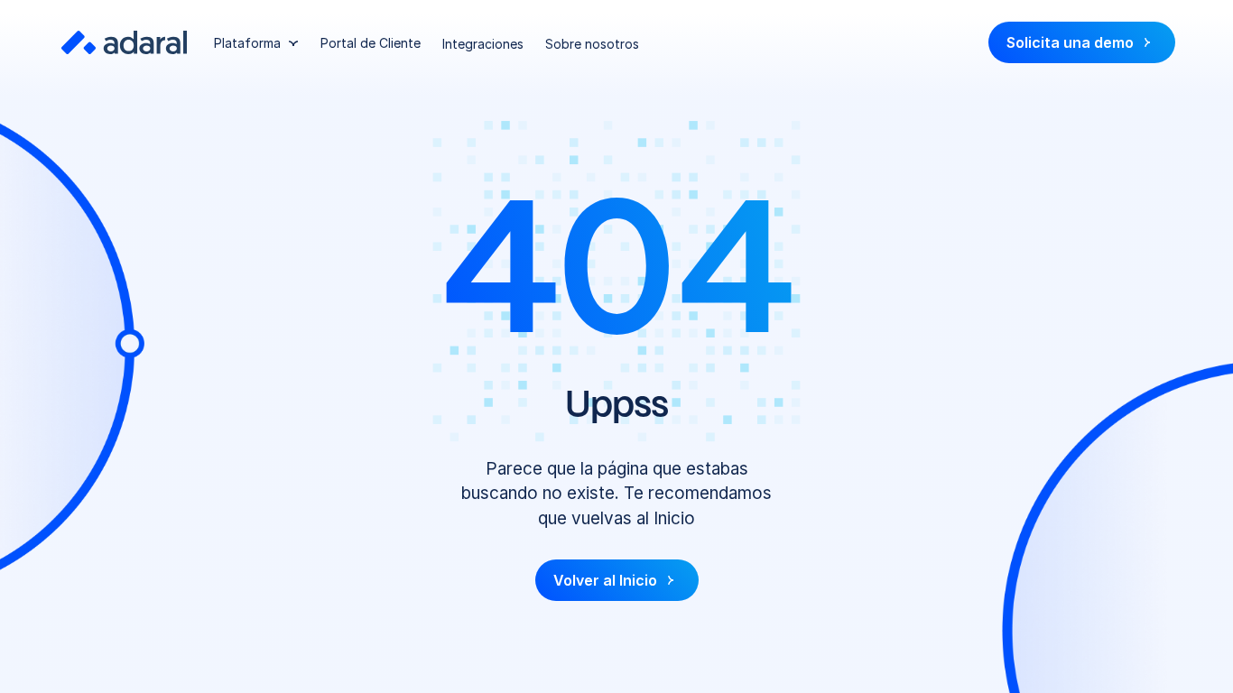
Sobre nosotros (592, 43)
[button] (256, 42)
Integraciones (483, 43)
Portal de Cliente (370, 43)
